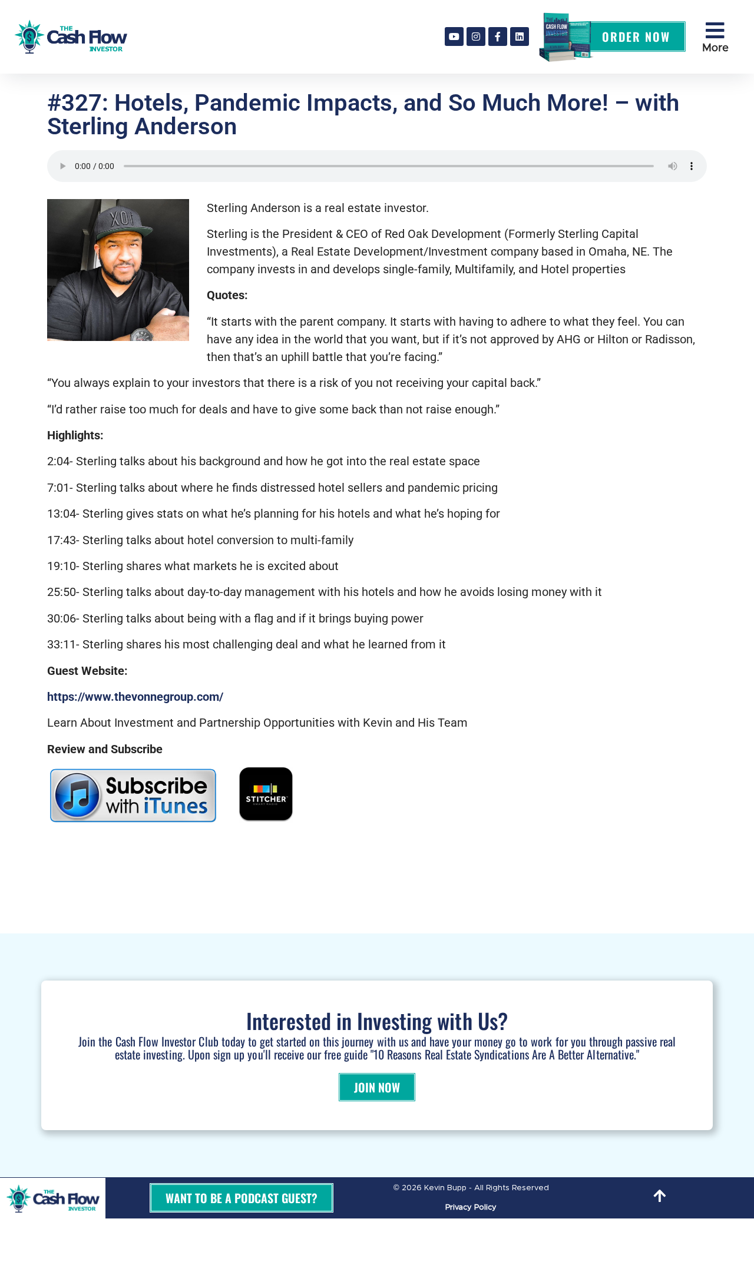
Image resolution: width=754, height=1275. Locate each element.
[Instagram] (476, 36)
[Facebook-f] (497, 36)
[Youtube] (454, 36)
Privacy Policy (471, 1207)
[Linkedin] (519, 36)
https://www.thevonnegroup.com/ (135, 697)
